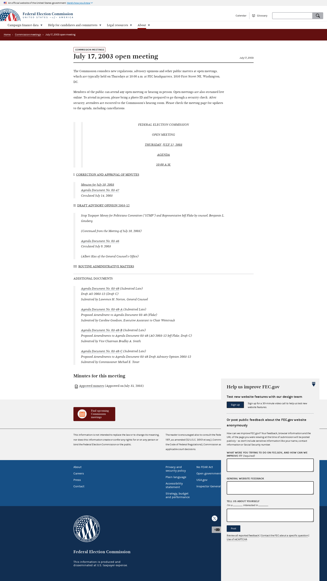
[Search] (318, 15)
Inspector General (208, 486)
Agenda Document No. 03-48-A (102, 309)
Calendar (241, 15)
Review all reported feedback (243, 535)
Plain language (176, 477)
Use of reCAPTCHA (237, 539)
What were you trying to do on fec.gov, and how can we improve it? (267, 454)
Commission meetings (28, 34)
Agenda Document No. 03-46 (100, 241)
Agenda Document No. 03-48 (100, 288)
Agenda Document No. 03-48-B (101, 330)
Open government (208, 473)
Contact (78, 486)
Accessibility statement (174, 485)
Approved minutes (91, 386)
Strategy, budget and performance (178, 495)
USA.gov (201, 480)
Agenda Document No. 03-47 (100, 190)
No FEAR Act (204, 467)
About (77, 467)
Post (233, 528)
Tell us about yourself (243, 501)
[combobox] (292, 15)
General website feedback (245, 478)
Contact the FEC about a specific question (284, 535)
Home (7, 34)
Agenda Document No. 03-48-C (101, 351)
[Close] (314, 384)
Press (77, 480)
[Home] (82, 15)
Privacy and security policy (176, 468)
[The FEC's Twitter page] (214, 518)
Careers (78, 473)
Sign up (235, 404)
